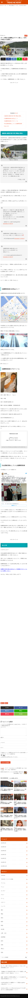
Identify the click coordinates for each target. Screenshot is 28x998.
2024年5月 (3, 846)
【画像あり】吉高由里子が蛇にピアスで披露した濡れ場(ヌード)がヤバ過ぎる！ (13, 972)
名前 (2, 737)
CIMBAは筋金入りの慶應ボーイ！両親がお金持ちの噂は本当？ (13, 983)
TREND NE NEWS (14, 2)
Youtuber (3, 875)
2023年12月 (4, 866)
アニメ (2, 886)
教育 (2, 921)
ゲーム (2, 898)
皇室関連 (3, 937)
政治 (2, 917)
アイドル (3, 883)
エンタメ (3, 890)
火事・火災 (3, 933)
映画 (2, 925)
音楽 (2, 952)
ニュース (3, 906)
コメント (3, 727)
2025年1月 (3, 843)
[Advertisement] (14, 21)
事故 (7, 703)
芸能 (2, 944)
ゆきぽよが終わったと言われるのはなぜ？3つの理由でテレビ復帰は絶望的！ (13, 988)
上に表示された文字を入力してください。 (10, 756)
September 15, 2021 (19, 238)
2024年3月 (3, 854)
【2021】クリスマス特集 (7, 879)
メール (3, 742)
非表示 (16, 113)
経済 (2, 940)
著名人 (2, 948)
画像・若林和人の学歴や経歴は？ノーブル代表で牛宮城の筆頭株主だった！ (13, 977)
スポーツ (3, 902)
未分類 (2, 929)
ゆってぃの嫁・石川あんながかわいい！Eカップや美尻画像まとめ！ (13, 966)
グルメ (2, 894)
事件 (3, 703)
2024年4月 (3, 850)
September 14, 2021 (7, 223)
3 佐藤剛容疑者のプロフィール (11, 121)
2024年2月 (3, 858)
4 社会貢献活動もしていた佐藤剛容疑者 (13, 123)
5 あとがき (6, 126)
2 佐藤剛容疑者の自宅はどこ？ (11, 118)
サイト (2, 747)
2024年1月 (3, 862)
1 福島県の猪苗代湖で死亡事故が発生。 (13, 115)
